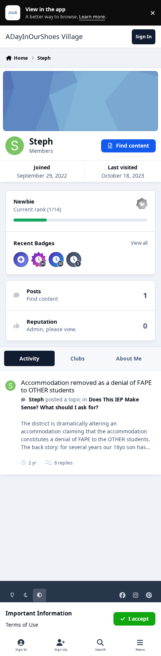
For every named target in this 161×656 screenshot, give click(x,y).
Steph (36, 399)
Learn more (14, 13)
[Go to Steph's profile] (10, 385)
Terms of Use (22, 624)
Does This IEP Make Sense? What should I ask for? (80, 403)
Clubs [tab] (77, 358)
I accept (138, 618)
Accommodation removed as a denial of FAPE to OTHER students (86, 386)
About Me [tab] (129, 358)
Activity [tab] (29, 358)
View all (139, 243)
